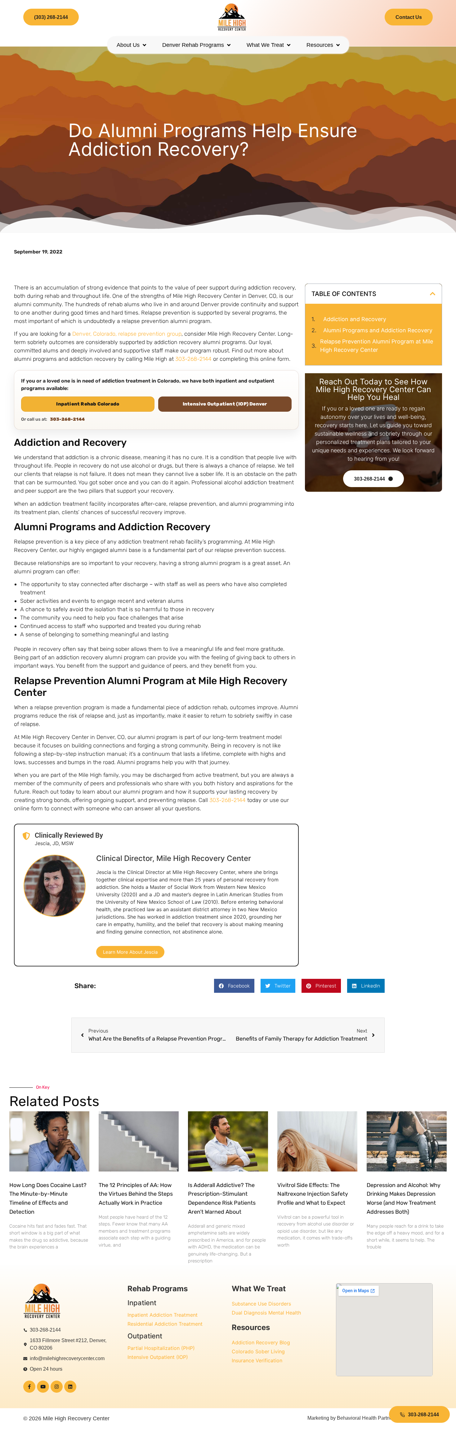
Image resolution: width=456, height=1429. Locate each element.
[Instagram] (57, 1387)
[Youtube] (43, 1387)
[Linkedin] (70, 1387)
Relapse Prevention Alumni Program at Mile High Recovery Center (376, 345)
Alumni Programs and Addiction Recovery (377, 330)
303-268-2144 (193, 359)
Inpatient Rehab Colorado (87, 404)
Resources (319, 45)
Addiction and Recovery (354, 319)
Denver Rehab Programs (193, 45)
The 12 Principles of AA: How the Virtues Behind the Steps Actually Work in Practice (136, 1193)
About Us (128, 45)
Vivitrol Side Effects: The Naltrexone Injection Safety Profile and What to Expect (312, 1193)
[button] (433, 294)
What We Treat (265, 45)
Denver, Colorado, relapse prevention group (126, 333)
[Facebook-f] (29, 1387)
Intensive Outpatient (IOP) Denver (225, 404)
